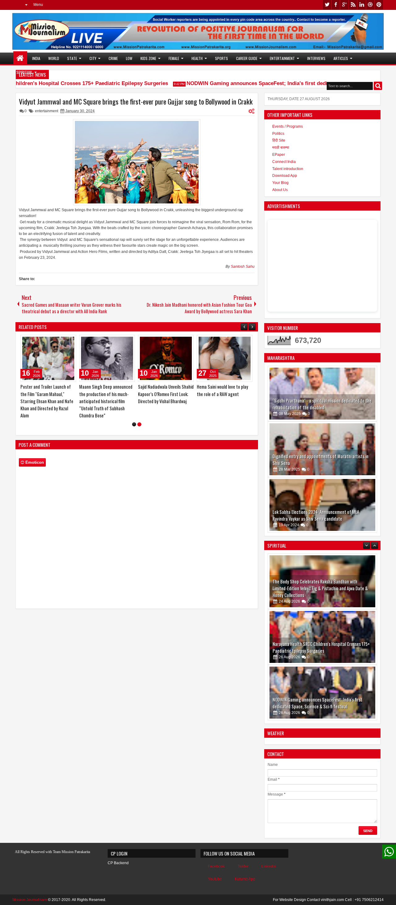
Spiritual (24, 72)
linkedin (362, 5)
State (72, 58)
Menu (38, 4)
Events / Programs (287, 126)
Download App (284, 175)
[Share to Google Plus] (69, 341)
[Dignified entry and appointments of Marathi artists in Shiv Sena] (322, 449)
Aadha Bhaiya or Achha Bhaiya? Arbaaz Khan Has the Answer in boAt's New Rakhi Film (318, 703)
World (53, 58)
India (36, 58)
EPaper (278, 154)
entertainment (46, 111)
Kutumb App (245, 879)
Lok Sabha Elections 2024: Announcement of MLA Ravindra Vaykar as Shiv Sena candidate (316, 515)
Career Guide (246, 58)
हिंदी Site (278, 140)
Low (129, 58)
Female (174, 58)
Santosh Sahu (243, 266)
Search (378, 86)
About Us (280, 190)
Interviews (316, 58)
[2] (139, 424)
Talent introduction (287, 169)
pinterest (379, 5)
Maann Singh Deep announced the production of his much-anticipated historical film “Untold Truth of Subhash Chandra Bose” (105, 401)
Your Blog (280, 183)
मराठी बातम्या (280, 147)
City (92, 58)
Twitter (243, 866)
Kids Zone (148, 58)
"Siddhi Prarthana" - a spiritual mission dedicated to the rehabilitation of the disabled (322, 404)
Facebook (216, 866)
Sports (221, 58)
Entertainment (282, 58)
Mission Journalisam (29, 900)
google (344, 5)
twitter (327, 5)
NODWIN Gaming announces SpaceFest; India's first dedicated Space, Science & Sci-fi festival (317, 647)
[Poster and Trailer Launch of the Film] (48, 358)
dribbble (370, 5)
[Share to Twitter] (62, 341)
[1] (134, 424)
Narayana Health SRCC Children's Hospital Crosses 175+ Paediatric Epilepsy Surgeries (321, 592)
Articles (341, 58)
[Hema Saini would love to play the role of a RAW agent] (225, 358)
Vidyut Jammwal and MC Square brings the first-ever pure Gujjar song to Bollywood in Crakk (136, 101)
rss (353, 5)
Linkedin (268, 866)
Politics (278, 133)
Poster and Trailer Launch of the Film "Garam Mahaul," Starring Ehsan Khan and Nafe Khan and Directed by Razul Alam (46, 401)
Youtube (215, 879)
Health (197, 58)
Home (20, 58)
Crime (113, 58)
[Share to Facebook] (56, 341)
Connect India (284, 162)
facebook (336, 5)
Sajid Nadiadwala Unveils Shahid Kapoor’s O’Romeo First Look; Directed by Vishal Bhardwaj (166, 393)
